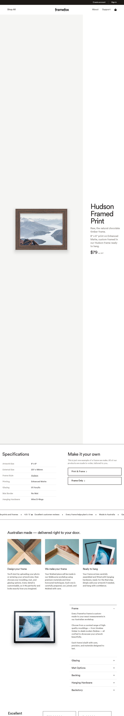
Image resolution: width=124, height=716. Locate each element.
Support (106, 9)
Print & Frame (78, 471)
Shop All (11, 9)
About (95, 9)
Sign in (114, 2)
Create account (99, 2)
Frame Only (77, 481)
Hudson (34, 476)
